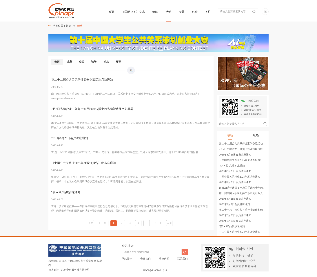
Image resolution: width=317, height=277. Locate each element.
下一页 (158, 223)
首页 (111, 11)
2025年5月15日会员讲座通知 (235, 220)
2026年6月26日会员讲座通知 (235, 154)
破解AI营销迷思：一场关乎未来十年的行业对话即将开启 (251, 187)
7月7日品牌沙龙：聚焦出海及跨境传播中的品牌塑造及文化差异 (255, 149)
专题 (182, 11)
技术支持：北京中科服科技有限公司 (69, 269)
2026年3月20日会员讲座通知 (235, 171)
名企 (195, 11)
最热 (256, 135)
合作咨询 (145, 258)
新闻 (155, 11)
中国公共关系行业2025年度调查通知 (239, 176)
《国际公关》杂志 (133, 11)
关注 (208, 11)
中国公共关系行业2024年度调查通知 (239, 231)
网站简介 (127, 258)
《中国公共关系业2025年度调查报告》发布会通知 (247, 160)
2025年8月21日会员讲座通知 (235, 198)
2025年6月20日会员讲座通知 (235, 215)
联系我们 (182, 258)
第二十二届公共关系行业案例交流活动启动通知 (246, 143)
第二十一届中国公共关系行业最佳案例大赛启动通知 (248, 209)
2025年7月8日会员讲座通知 (234, 204)
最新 (230, 135)
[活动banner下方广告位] (243, 73)
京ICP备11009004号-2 (155, 270)
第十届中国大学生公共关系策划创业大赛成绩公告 (247, 193)
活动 (168, 11)
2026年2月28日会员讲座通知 (235, 182)
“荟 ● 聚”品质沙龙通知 (232, 165)
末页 (169, 223)
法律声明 (164, 258)
